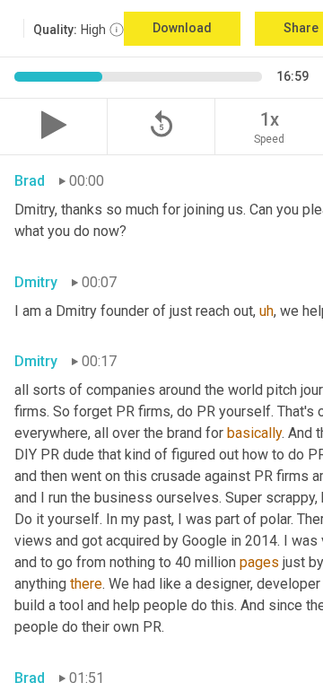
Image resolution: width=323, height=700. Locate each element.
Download (182, 28)
